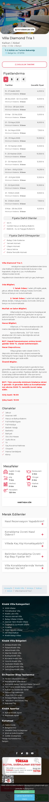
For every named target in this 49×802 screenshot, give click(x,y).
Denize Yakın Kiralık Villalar (16, 622)
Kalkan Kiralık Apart (13, 713)
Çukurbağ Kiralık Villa (14, 667)
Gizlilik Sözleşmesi (13, 736)
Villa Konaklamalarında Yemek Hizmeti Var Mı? (24, 567)
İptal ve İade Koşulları (14, 733)
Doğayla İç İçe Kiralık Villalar (17, 624)
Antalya (30, 588)
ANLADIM (24, 792)
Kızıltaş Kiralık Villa (12, 656)
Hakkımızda (10, 725)
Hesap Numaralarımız (11, 738)
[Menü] (44, 5)
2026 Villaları (10, 608)
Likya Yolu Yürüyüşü (13, 695)
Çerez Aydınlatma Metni (24, 797)
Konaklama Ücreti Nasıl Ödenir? (20, 533)
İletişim (5, 741)
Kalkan (39, 588)
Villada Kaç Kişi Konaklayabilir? (24, 543)
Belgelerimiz (10, 728)
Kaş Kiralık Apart (12, 715)
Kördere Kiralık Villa (13, 658)
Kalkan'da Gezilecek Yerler (17, 690)
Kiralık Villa (19, 588)
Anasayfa (8, 588)
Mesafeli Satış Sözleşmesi (16, 730)
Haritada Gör (24, 502)
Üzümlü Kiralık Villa (13, 661)
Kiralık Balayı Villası (13, 635)
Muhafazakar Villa (12, 611)
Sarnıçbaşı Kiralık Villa (14, 669)
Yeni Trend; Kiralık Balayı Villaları (19, 687)
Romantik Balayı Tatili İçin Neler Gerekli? (22, 684)
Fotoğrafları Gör (25, 30)
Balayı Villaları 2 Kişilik (14, 619)
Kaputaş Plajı (10, 703)
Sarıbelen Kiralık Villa (14, 664)
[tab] (5, 79)
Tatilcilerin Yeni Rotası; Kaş (16, 700)
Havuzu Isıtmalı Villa (13, 616)
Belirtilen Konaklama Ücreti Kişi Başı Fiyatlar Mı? (22, 555)
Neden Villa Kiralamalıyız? (16, 679)
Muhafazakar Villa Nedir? (16, 681)
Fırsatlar (8, 627)
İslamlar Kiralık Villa (13, 653)
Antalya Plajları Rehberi (15, 698)
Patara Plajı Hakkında (14, 692)
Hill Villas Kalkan (12, 633)
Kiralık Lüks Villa (11, 614)
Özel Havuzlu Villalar (14, 630)
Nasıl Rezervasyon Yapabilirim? (24, 521)
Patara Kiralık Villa (12, 647)
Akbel (9, 591)
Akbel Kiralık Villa (12, 650)
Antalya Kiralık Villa (13, 645)
